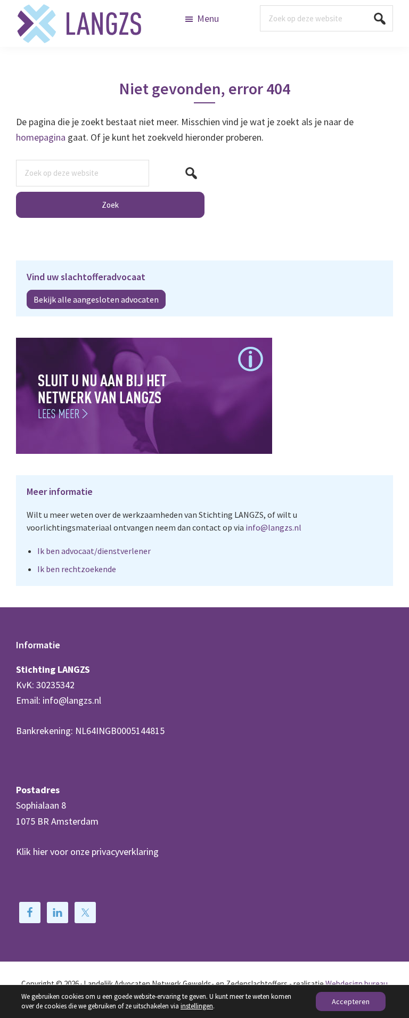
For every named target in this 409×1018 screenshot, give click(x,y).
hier (40, 851)
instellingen (197, 1006)
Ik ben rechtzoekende (76, 569)
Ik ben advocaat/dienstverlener (94, 550)
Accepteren (351, 1001)
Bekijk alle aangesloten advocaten (96, 299)
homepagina (41, 137)
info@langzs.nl (273, 527)
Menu (208, 18)
